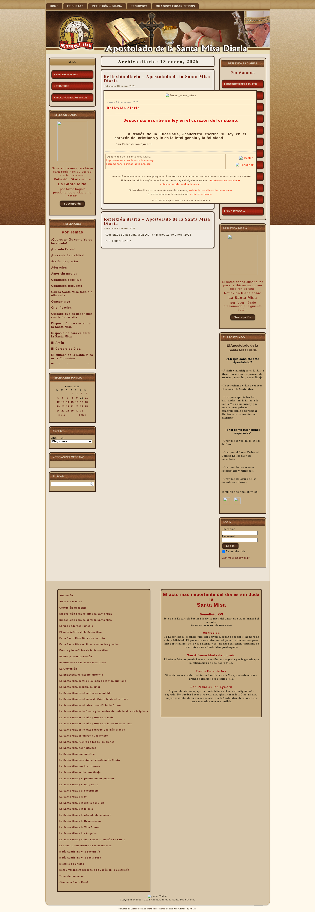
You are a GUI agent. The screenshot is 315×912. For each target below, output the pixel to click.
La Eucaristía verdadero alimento (81, 674)
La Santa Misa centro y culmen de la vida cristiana (92, 681)
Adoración (59, 267)
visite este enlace (201, 194)
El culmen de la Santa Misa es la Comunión (72, 356)
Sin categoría (235, 211)
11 (86, 398)
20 (63, 406)
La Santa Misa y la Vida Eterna (79, 827)
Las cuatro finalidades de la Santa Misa (85, 845)
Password (228, 536)
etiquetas (75, 6)
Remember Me (236, 551)
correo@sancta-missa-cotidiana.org (128, 164)
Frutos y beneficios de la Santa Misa (83, 650)
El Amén (57, 342)
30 (76, 410)
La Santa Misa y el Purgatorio (78, 784)
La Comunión (68, 668)
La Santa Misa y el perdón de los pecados (87, 778)
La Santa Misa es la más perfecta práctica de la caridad (95, 723)
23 (76, 406)
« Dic (61, 415)
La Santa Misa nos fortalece (77, 748)
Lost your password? (236, 558)
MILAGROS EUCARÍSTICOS (71, 97)
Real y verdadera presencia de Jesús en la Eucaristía (94, 870)
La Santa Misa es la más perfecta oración (86, 717)
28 (67, 410)
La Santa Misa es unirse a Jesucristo (83, 735)
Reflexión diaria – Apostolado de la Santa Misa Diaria (157, 78)
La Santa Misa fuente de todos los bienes (86, 742)
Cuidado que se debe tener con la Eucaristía (71, 315)
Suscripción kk (72, 204)
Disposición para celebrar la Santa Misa (71, 334)
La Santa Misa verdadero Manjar (80, 772)
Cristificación (61, 307)
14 (67, 402)
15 (72, 402)
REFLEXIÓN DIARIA (67, 74)
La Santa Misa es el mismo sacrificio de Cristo (90, 705)
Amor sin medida (64, 273)
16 (76, 402)
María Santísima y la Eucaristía (79, 851)
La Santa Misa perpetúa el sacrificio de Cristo (89, 760)
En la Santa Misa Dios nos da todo (82, 638)
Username (229, 529)
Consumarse (60, 301)
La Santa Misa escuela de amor (79, 687)
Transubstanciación (72, 876)
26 (58, 410)
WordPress (136, 909)
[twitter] (237, 503)
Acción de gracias (65, 261)
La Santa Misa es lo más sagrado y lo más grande (92, 729)
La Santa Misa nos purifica (77, 754)
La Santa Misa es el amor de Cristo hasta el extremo (93, 699)
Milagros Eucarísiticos (175, 6)
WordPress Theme (156, 909)
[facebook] (226, 503)
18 (86, 402)
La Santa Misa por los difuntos (79, 766)
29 (72, 410)
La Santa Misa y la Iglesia (76, 809)
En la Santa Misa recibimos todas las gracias (89, 644)
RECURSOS (139, 6)
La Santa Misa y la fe (73, 796)
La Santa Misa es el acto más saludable (85, 693)
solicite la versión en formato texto (210, 190)
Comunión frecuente (66, 285)
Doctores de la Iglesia (242, 84)
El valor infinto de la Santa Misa (80, 632)
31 (81, 410)
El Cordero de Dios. (66, 348)
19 (58, 406)
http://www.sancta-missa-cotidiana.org (130, 160)
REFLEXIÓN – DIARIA (107, 6)
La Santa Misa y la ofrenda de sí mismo (85, 815)
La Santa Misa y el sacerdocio (79, 790)
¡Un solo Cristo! (63, 249)
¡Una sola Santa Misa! (67, 255)
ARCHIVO (57, 438)
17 (81, 402)
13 (63, 402)
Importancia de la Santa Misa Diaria (82, 662)
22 (72, 406)
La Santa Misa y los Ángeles (78, 833)
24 (81, 406)
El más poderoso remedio (76, 626)
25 (86, 406)
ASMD (193, 909)
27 (63, 410)
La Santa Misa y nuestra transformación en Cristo (92, 839)
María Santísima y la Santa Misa (80, 857)
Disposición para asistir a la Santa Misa (71, 325)
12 (58, 402)
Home (54, 6)
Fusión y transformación (75, 656)
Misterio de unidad (71, 864)
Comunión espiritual (66, 279)
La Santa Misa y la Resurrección (80, 821)
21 (67, 406)
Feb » (82, 415)
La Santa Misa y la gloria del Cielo (82, 803)
